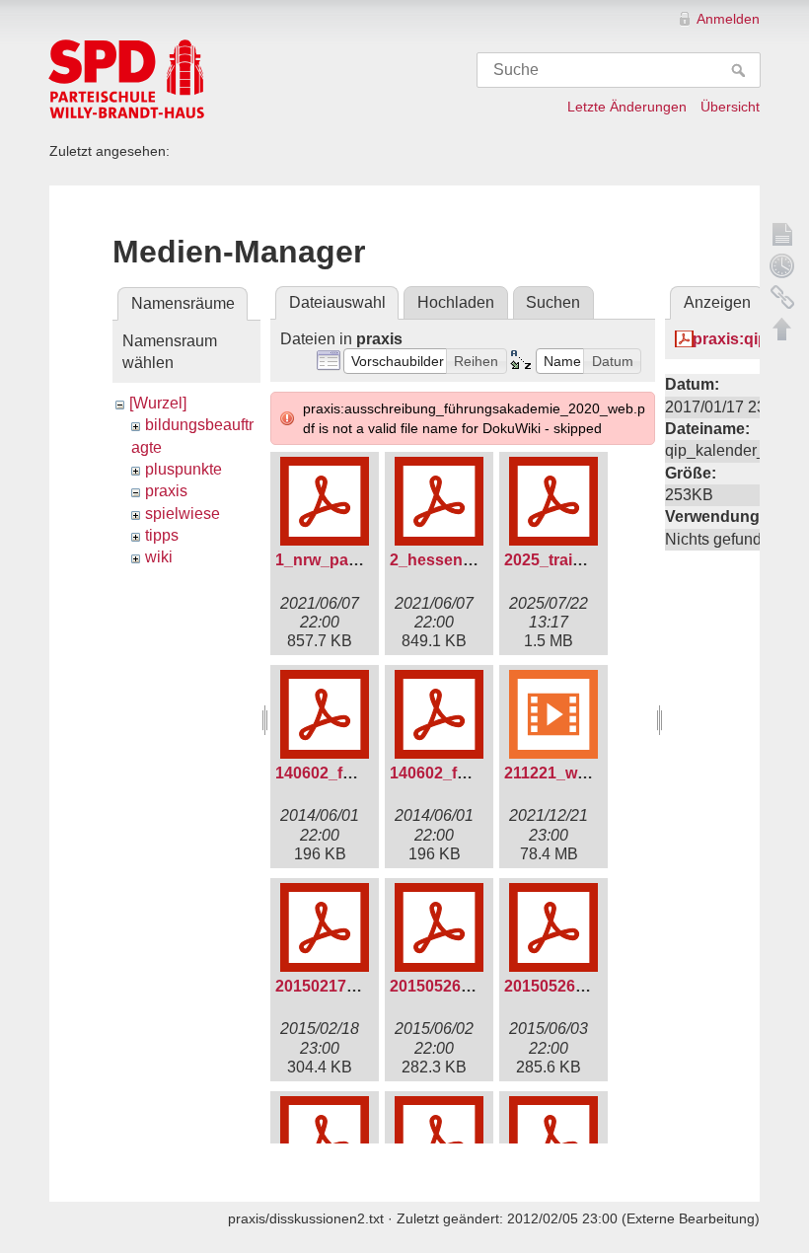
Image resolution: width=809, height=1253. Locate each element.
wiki (159, 557)
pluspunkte (183, 469)
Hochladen (455, 302)
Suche (740, 70)
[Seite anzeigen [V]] (782, 234)
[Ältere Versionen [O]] (782, 265)
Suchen (553, 302)
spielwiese (182, 513)
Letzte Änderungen (627, 106)
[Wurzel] (157, 403)
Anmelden (728, 19)
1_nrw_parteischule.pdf (363, 560)
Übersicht (730, 106)
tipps (162, 535)
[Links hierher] (782, 297)
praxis (166, 490)
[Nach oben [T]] (782, 328)
